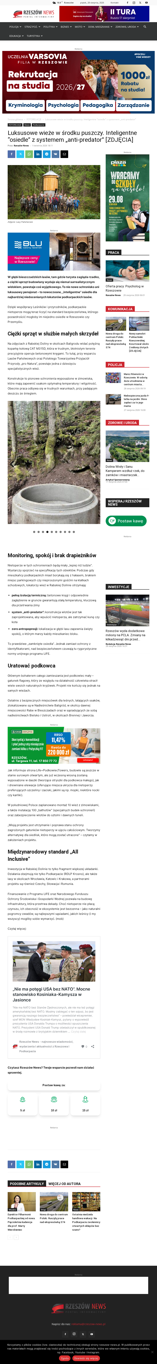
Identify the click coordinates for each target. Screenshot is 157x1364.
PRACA (113, 253)
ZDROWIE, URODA (125, 26)
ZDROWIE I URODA (122, 423)
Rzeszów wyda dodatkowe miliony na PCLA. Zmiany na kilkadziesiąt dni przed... (125, 635)
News (27, 124)
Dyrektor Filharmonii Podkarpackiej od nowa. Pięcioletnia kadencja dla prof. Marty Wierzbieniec (21, 1222)
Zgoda (65, 1358)
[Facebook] (127, 2)
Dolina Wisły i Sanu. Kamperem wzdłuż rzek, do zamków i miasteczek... (125, 471)
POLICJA (14, 26)
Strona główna (15, 119)
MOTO (78, 26)
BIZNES (65, 26)
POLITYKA (49, 26)
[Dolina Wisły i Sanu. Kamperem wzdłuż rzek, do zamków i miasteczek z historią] (127, 446)
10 (74, 532)
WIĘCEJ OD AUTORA (64, 1184)
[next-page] (16, 1237)
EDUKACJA (15, 36)
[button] (144, 27)
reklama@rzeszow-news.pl (88, 1324)
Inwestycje (112, 624)
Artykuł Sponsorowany (118, 479)
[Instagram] (134, 2)
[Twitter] (140, 2)
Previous (13, 464)
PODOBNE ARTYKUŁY (27, 1184)
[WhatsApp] (29, 154)
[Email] (64, 154)
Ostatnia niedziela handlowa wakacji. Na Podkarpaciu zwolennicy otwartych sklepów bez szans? (86, 1222)
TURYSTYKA (33, 36)
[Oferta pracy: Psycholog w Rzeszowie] (127, 271)
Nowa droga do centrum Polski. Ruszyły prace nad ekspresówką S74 (54, 1218)
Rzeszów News (21, 145)
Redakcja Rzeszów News (118, 643)
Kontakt (115, 2)
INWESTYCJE (118, 587)
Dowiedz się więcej (86, 1358)
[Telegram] (47, 154)
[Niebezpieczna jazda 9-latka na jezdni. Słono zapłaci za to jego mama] (113, 399)
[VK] (55, 154)
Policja (115, 365)
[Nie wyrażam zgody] (152, 1352)
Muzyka (12, 1209)
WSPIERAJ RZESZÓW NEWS (125, 502)
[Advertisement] (54, 1135)
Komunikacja (120, 309)
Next (94, 464)
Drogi (43, 1209)
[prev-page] (10, 1237)
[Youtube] (146, 2)
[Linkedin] (38, 154)
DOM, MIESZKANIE (99, 26)
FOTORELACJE (34, 119)
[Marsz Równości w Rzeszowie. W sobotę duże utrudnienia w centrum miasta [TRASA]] (113, 377)
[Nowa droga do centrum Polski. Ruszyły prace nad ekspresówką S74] (54, 1202)
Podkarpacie (38, 124)
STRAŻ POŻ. (31, 26)
